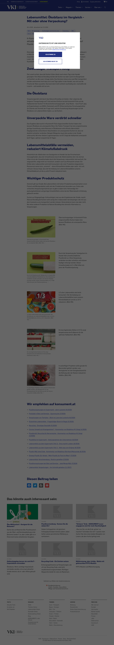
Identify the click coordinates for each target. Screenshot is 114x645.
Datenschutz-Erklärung (59, 49)
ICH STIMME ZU (50, 54)
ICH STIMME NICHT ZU (50, 61)
